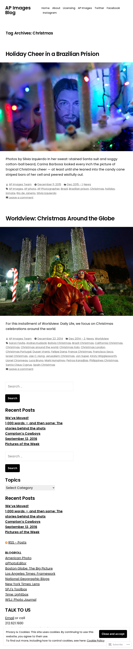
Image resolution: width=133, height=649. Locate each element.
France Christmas (80, 352)
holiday (110, 189)
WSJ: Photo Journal (20, 599)
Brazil (64, 189)
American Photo (18, 558)
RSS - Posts (17, 542)
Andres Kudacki (36, 343)
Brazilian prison (79, 189)
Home (46, 8)
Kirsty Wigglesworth (103, 356)
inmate (10, 193)
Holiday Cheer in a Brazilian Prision (52, 54)
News (87, 184)
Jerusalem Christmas (60, 356)
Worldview (102, 339)
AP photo (30, 189)
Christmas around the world (39, 347)
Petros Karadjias (77, 360)
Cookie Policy (95, 640)
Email (9, 618)
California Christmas (109, 343)
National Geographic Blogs (27, 579)
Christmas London (93, 347)
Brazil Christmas (83, 343)
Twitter (99, 8)
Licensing (69, 8)
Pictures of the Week (22, 444)
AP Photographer (48, 189)
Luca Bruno (36, 360)
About (56, 8)
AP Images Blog (18, 10)
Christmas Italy (69, 347)
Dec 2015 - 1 (75, 184)
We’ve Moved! (17, 418)
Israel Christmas (17, 356)
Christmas (97, 189)
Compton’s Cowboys (22, 433)
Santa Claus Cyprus (19, 365)
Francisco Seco (103, 352)
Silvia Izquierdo (46, 193)
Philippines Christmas (103, 360)
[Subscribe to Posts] (6, 542)
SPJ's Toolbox (16, 589)
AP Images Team (20, 184)
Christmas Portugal (18, 352)
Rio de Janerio (26, 193)
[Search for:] (39, 386)
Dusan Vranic (41, 352)
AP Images (85, 8)
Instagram (50, 13)
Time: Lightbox (16, 594)
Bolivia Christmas (59, 343)
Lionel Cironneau (17, 360)
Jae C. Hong (37, 356)
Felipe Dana (59, 352)
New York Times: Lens (22, 584)
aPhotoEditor (15, 563)
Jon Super (82, 356)
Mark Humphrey (55, 360)
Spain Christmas (44, 365)
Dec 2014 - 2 (77, 339)
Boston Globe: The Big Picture (29, 568)
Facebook (113, 8)
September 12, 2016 (21, 438)
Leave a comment (21, 198)
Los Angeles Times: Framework (30, 573)
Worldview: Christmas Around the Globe (60, 218)
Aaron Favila (17, 343)
